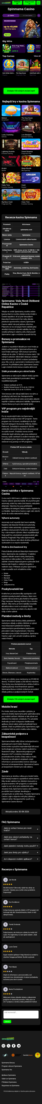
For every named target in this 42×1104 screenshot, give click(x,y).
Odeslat (7, 1021)
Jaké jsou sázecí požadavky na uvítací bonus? (18, 838)
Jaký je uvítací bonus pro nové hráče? (18, 829)
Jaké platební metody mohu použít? (20, 846)
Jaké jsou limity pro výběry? (16, 852)
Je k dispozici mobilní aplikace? (18, 859)
